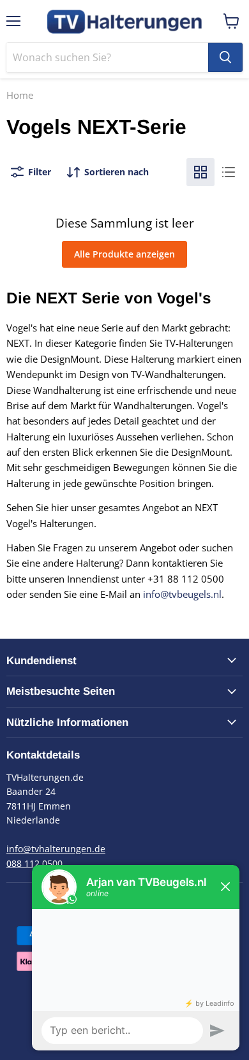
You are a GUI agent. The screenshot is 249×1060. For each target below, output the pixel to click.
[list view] (229, 172)
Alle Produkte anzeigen (124, 254)
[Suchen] (225, 57)
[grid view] (200, 172)
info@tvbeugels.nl (182, 594)
